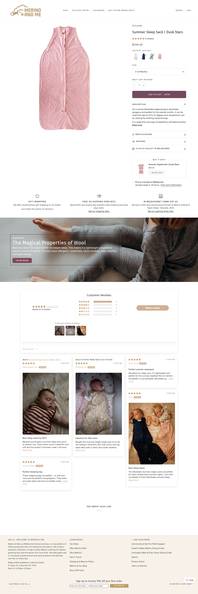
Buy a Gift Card (77, 570)
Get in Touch (76, 557)
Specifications (143, 134)
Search (134, 557)
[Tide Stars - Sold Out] (152, 57)
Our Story (74, 544)
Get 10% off (119, 586)
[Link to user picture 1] (45, 404)
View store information (171, 185)
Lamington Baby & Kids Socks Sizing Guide (151, 552)
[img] (28, 363)
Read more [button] (27, 450)
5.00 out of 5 (52, 306)
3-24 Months (141, 72)
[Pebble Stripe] (136, 57)
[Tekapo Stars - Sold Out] (144, 57)
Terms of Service (139, 566)
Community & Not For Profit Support (148, 544)
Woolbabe (137, 26)
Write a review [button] (152, 308)
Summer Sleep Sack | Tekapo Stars (44, 359)
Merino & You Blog (78, 566)
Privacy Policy (137, 561)
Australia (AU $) (18, 584)
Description (139, 104)
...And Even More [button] (140, 540)
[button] (65, 10)
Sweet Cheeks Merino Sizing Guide (147, 548)
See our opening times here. (161, 211)
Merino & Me (179, 584)
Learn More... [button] (77, 540)
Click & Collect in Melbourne (152, 148)
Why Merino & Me (78, 548)
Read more (137, 125)
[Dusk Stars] (160, 57)
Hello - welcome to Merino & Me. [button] (26, 540)
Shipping (140, 141)
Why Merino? (76, 552)
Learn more (22, 260)
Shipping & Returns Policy (82, 561)
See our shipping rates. (99, 211)
